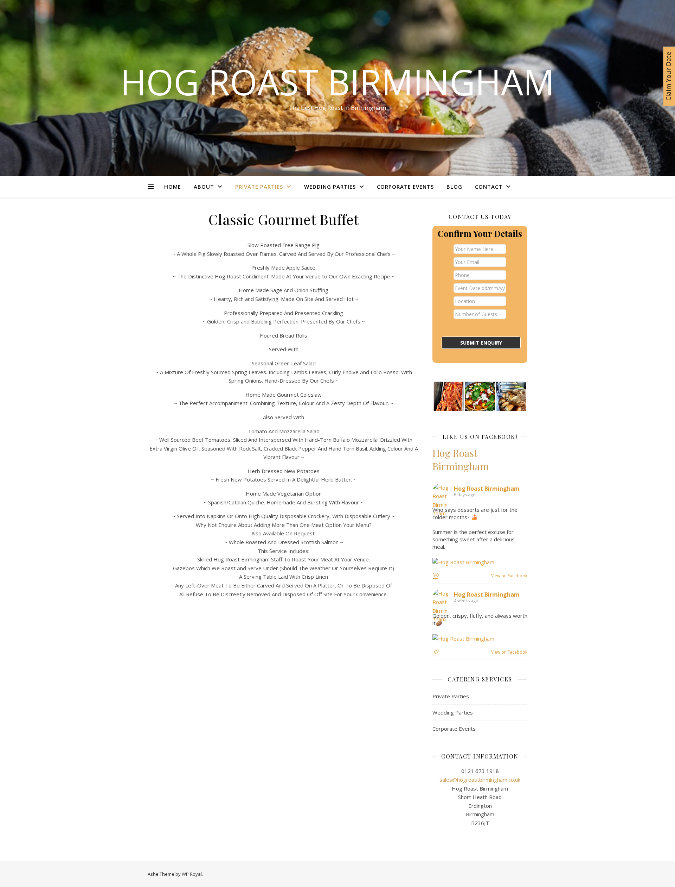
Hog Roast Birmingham (337, 81)
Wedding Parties (330, 186)
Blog (454, 186)
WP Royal (192, 874)
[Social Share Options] (436, 576)
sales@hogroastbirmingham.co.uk (479, 779)
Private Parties (259, 186)
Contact (488, 186)
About (204, 186)
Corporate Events (405, 186)
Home (172, 186)
